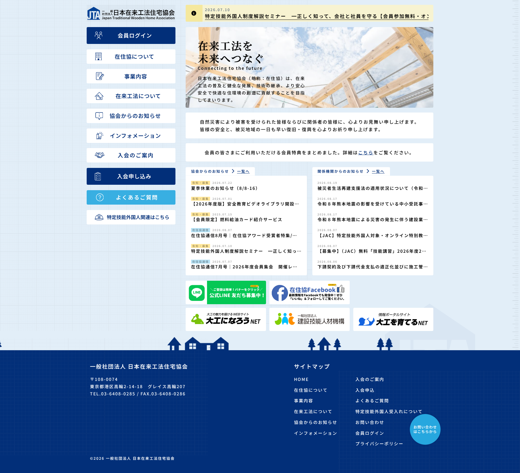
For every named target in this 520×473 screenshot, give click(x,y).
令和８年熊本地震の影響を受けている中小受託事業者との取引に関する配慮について (370, 207)
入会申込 (365, 390)
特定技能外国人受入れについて (389, 411)
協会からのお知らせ (315, 422)
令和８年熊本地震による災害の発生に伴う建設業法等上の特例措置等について (370, 222)
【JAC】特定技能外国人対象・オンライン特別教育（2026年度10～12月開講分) (370, 238)
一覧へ (243, 171)
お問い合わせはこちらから (425, 429)
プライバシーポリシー (379, 444)
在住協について (311, 390)
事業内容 (303, 400)
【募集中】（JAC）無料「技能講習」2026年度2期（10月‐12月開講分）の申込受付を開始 (372, 254)
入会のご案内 (369, 379)
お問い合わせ (369, 422)
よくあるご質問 (372, 400)
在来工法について (313, 411)
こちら (365, 152)
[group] (309, 13)
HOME (301, 379)
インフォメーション (315, 433)
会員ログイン (369, 433)
